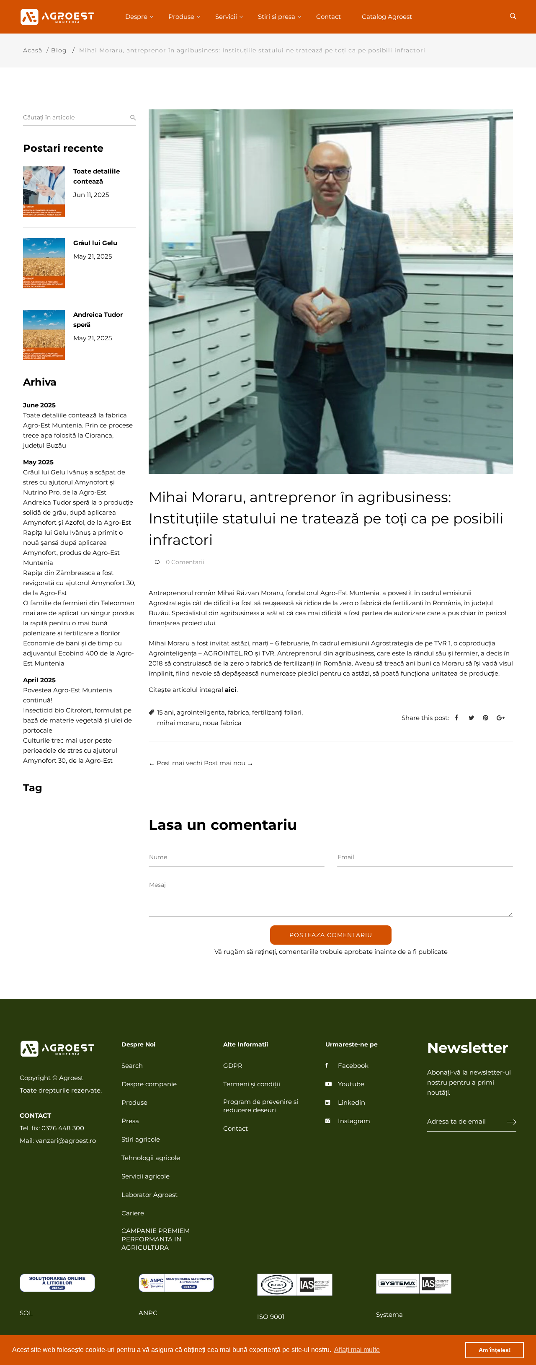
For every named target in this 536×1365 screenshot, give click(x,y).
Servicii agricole (145, 1176)
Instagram (354, 1121)
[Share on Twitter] (475, 718)
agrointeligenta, (201, 712)
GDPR (232, 1066)
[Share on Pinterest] (489, 718)
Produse (181, 17)
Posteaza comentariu (330, 935)
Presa (130, 1121)
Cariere (132, 1213)
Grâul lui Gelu (95, 243)
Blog (59, 50)
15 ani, (166, 712)
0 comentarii (185, 562)
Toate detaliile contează (96, 176)
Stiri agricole (140, 1139)
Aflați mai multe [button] (357, 1349)
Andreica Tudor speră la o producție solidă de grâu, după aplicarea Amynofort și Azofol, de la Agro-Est (78, 512)
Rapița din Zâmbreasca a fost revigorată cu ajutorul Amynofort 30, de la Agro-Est (79, 583)
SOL (26, 1313)
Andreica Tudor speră (98, 320)
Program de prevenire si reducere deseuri (260, 1106)
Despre (136, 17)
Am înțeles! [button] (495, 1350)
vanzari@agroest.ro (66, 1141)
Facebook (353, 1066)
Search (132, 1066)
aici (231, 690)
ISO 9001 (270, 1317)
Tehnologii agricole (150, 1158)
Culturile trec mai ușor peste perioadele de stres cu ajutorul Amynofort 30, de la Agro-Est (70, 750)
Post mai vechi (179, 763)
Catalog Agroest (387, 17)
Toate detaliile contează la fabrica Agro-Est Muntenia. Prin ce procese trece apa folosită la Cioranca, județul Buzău (78, 430)
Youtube (351, 1084)
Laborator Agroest (149, 1195)
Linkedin (351, 1102)
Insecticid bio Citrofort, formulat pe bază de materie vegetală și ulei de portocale (77, 720)
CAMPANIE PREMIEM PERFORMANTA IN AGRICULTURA (155, 1239)
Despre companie (149, 1084)
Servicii (226, 17)
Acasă (32, 50)
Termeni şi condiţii (251, 1084)
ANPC (148, 1313)
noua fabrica (222, 723)
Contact (328, 17)
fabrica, (239, 712)
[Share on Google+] (504, 718)
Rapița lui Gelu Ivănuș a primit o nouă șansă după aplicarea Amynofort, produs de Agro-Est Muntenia (73, 547)
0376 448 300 (62, 1128)
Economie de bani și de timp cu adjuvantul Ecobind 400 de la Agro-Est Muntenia (78, 653)
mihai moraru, (179, 723)
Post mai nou (224, 763)
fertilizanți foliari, (277, 712)
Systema (389, 1314)
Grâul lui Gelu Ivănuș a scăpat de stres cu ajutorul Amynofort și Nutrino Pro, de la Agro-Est (74, 482)
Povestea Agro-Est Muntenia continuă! (67, 695)
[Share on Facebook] (460, 718)
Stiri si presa (276, 17)
